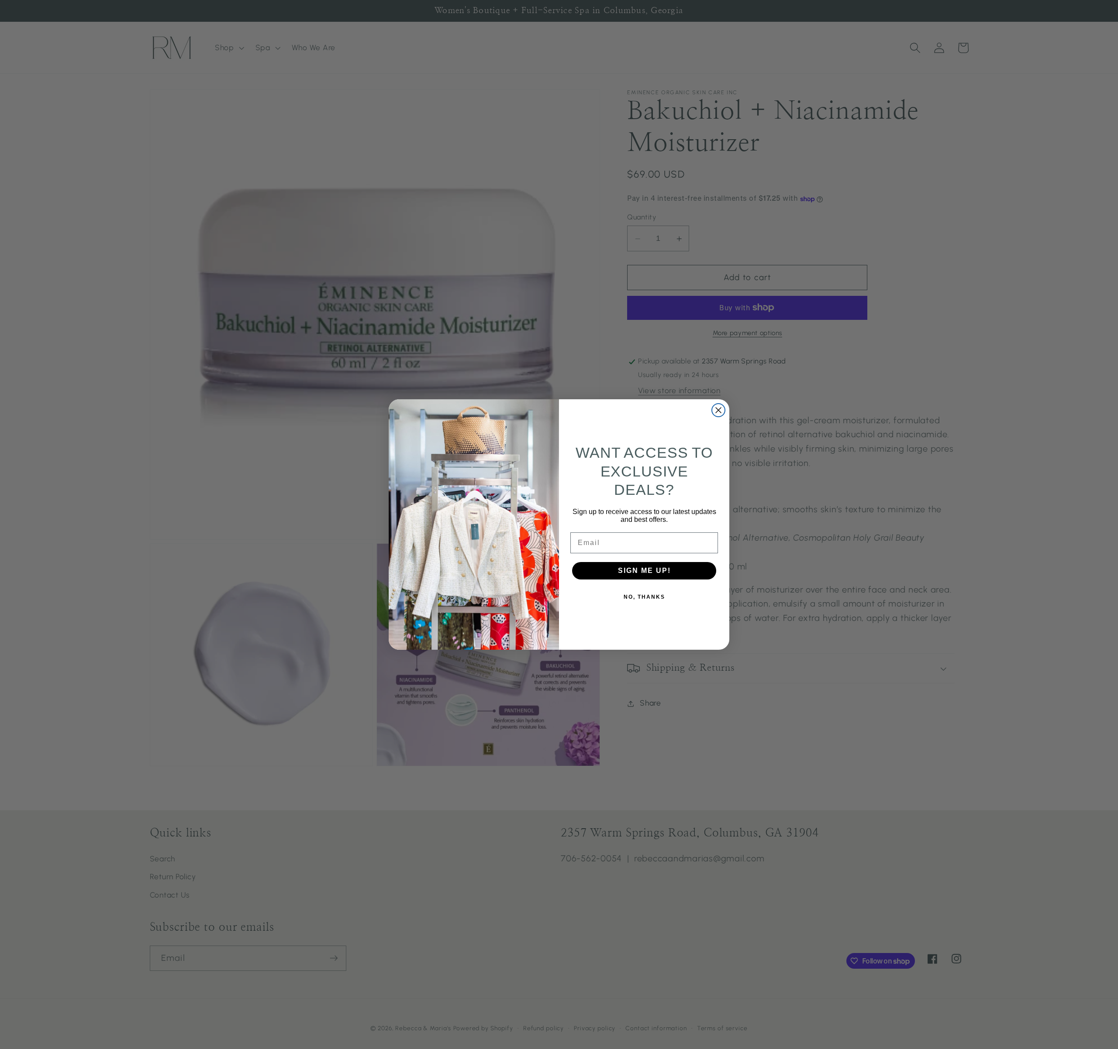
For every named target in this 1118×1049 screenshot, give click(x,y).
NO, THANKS (644, 597)
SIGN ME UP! (644, 570)
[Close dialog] (718, 410)
